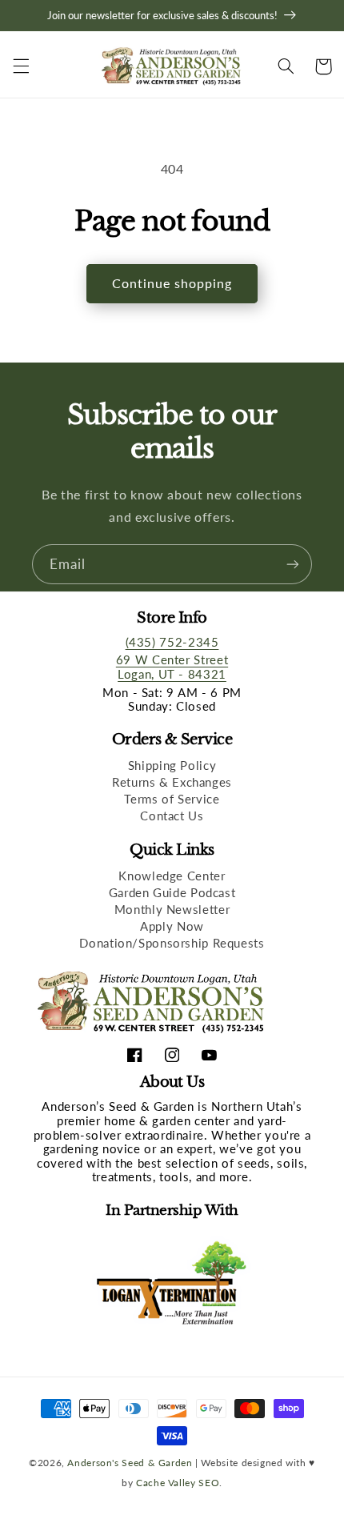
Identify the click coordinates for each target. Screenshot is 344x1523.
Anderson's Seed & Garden (129, 1462)
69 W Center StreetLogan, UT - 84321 (172, 666)
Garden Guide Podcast (172, 892)
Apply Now (172, 926)
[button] (20, 66)
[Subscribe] (292, 563)
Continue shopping (172, 283)
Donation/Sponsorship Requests (171, 943)
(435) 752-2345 (172, 642)
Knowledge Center (171, 875)
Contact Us (171, 815)
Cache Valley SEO (177, 1482)
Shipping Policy (172, 765)
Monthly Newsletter (172, 909)
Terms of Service (171, 799)
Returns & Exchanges (172, 782)
